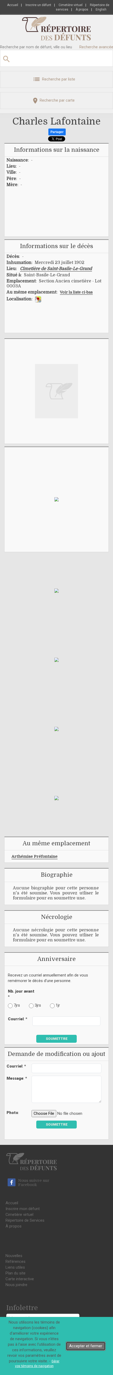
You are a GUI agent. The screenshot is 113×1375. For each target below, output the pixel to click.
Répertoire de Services (25, 1220)
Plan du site (15, 1273)
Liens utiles (15, 1267)
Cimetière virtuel (71, 5)
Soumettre (57, 1039)
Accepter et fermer (85, 1346)
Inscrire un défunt (38, 5)
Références (15, 1261)
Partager (57, 132)
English (101, 9)
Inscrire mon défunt (23, 1208)
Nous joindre (16, 1284)
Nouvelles (14, 1255)
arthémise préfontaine (35, 856)
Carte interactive (20, 1279)
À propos (82, 9)
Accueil (12, 5)
